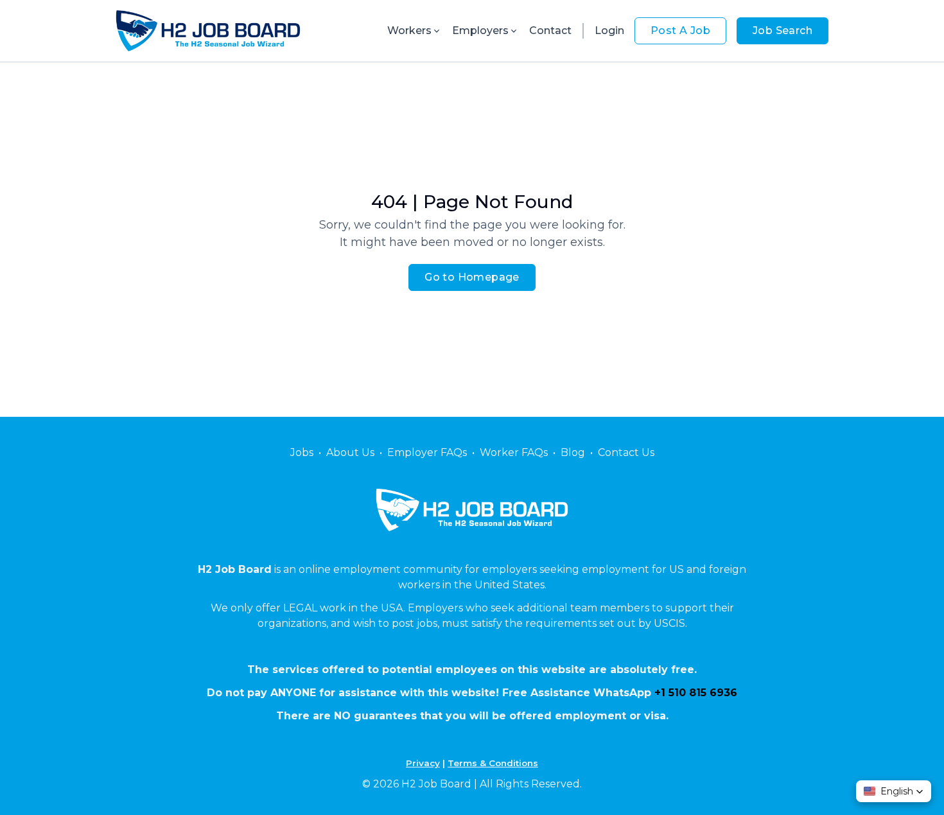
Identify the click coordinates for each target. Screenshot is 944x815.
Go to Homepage (472, 277)
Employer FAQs (427, 452)
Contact (550, 30)
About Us (350, 452)
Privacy (423, 763)
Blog (573, 452)
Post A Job (680, 30)
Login (609, 30)
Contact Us (626, 452)
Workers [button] (409, 30)
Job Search (782, 30)
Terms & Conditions (493, 763)
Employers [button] (480, 30)
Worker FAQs (514, 452)
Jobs (301, 452)
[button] (893, 791)
